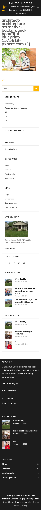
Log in (7, 195)
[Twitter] (9, 263)
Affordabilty (9, 104)
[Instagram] (24, 263)
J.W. (3, 80)
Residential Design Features (16, 108)
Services (8, 170)
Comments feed (11, 203)
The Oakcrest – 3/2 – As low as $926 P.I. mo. (26, 301)
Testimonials (10, 174)
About (7, 166)
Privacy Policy (20, 505)
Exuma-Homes (20, 3)
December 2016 (11, 149)
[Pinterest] (14, 263)
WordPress (33, 502)
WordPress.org (11, 207)
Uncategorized (10, 178)
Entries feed (9, 199)
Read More (10, 248)
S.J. (6, 112)
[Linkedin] (19, 263)
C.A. (6, 116)
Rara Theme (9, 502)
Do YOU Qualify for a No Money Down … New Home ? (26, 291)
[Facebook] (2, 403)
